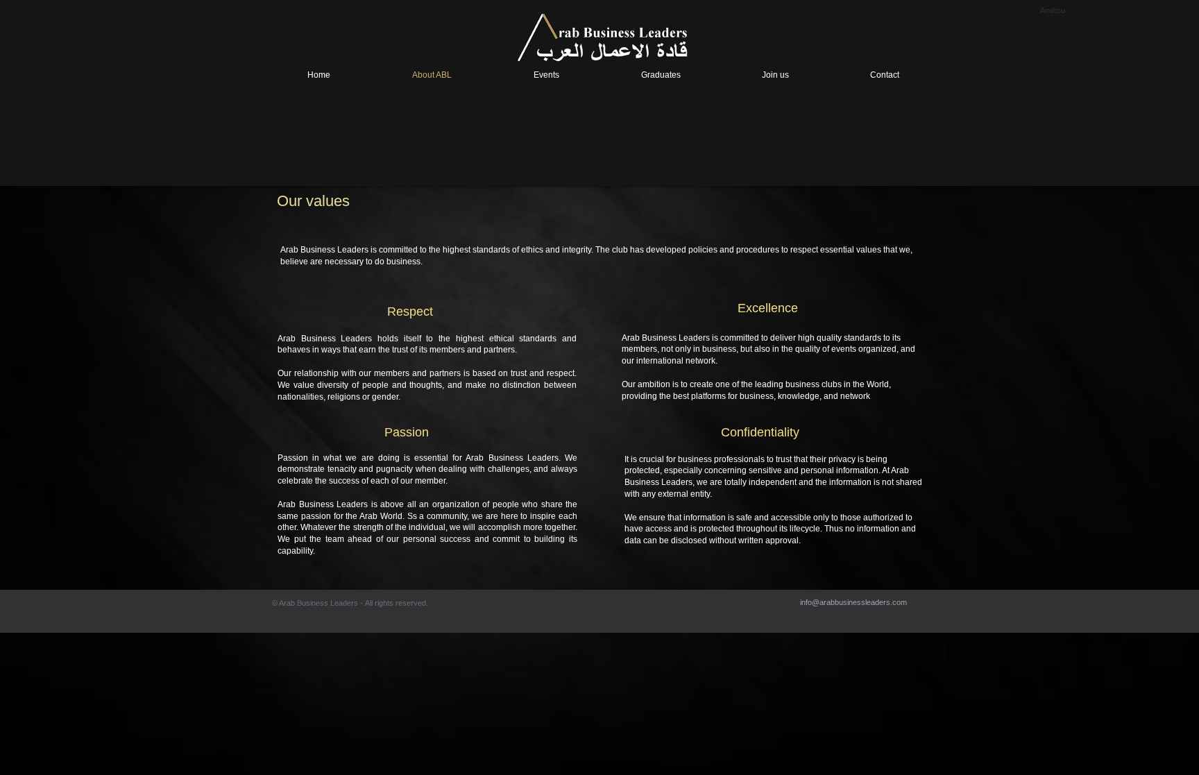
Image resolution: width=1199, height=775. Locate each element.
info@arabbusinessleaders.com (853, 602)
